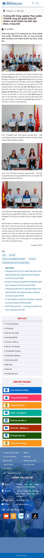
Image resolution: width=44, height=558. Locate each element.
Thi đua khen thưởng (13, 351)
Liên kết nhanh (22, 382)
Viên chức (20, 11)
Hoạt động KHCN (11, 337)
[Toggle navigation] (37, 3)
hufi (4, 255)
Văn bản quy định (12, 360)
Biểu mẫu (9, 365)
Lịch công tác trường (19, 390)
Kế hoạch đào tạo (17, 436)
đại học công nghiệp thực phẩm (14, 259)
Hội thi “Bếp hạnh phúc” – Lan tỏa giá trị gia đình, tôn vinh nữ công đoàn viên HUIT (23, 308)
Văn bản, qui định (30, 461)
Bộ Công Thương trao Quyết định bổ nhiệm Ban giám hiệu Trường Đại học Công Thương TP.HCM (23, 283)
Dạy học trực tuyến (12, 333)
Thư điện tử (7, 468)
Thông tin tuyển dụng (11, 453)
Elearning (27, 457)
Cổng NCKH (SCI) (17, 405)
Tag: (3, 251)
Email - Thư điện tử (18, 413)
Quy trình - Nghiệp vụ (19, 428)
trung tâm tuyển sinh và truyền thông (16, 263)
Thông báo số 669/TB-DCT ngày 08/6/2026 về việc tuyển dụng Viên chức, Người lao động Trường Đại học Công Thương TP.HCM (23, 292)
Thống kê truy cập (14, 473)
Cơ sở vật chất (29, 465)
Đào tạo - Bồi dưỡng (13, 346)
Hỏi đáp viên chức (12, 374)
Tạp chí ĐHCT (8, 465)
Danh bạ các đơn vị (18, 420)
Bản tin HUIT (8, 461)
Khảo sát (9, 369)
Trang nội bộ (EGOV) (19, 398)
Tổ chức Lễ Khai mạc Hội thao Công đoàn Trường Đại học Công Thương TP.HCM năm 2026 (23, 301)
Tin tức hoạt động (12, 324)
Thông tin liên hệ (22, 477)
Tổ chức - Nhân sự (12, 342)
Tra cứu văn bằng (9, 457)
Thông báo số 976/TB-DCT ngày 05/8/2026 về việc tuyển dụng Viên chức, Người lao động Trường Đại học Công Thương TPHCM (23, 274)
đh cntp (12, 255)
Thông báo (9, 328)
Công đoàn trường (18, 443)
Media (26, 453)
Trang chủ (9, 11)
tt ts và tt (32, 259)
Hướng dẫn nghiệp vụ (13, 355)
